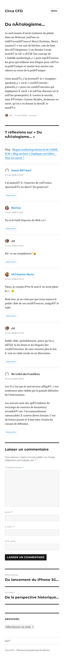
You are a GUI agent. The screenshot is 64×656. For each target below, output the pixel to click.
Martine (16, 207)
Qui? (7, 640)
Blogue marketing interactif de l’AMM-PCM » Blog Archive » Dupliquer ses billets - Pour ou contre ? (32, 153)
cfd (10, 115)
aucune (33, 115)
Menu (54, 11)
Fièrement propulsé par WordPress (33, 650)
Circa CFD (14, 11)
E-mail (10, 527)
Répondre (11, 195)
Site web (10, 541)
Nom (8, 512)
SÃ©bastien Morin (22, 274)
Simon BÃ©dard (21, 170)
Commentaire (14, 467)
